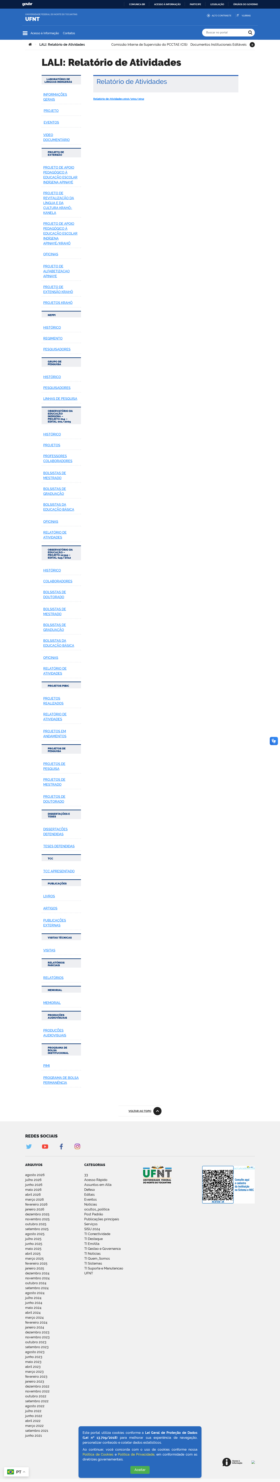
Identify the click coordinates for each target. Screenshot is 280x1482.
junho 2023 (33, 1357)
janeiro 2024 (34, 1327)
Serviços (91, 1224)
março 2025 (34, 1258)
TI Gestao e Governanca (102, 1249)
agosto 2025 (34, 1234)
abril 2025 (33, 1254)
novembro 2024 (37, 1278)
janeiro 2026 (34, 1209)
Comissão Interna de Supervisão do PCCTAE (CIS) (149, 44)
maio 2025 (33, 1249)
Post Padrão (93, 1214)
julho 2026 (33, 1180)
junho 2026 (33, 1185)
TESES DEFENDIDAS (59, 846)
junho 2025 (33, 1244)
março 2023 (34, 1372)
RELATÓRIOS (53, 978)
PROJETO (51, 111)
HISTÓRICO (52, 328)
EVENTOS (51, 122)
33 (86, 1175)
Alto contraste (221, 15)
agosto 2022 (34, 1406)
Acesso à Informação (45, 33)
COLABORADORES (57, 581)
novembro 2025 (37, 1219)
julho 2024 (33, 1298)
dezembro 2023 (37, 1332)
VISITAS (49, 950)
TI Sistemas (93, 1263)
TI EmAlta (91, 1244)
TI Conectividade (97, 1234)
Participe (195, 4)
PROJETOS (51, 445)
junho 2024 (33, 1303)
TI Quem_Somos (97, 1258)
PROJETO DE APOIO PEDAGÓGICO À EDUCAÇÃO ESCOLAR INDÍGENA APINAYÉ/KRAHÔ (60, 233)
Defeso (89, 1190)
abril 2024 (33, 1313)
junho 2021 (33, 1436)
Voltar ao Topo (140, 1111)
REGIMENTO (53, 338)
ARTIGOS (50, 908)
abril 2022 (33, 1421)
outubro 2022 (35, 1396)
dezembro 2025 (37, 1214)
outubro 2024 (35, 1283)
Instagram (77, 1146)
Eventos (90, 1199)
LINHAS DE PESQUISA (60, 399)
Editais (89, 1195)
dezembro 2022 (37, 1386)
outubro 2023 (35, 1342)
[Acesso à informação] (232, 1462)
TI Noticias (92, 1254)
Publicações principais (101, 1219)
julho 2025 (33, 1239)
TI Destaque (93, 1239)
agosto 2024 (34, 1293)
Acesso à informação (167, 4)
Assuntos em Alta (98, 1185)
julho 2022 (33, 1411)
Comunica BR (137, 4)
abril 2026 (33, 1195)
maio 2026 (33, 1190)
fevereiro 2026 (36, 1204)
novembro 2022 (37, 1391)
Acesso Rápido (95, 1180)
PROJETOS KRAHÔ (58, 303)
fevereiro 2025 (36, 1263)
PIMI (46, 1066)
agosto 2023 (34, 1352)
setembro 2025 (37, 1229)
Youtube (45, 1146)
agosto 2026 (35, 1175)
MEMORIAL (52, 1003)
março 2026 (34, 1199)
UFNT (32, 19)
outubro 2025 (35, 1224)
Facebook (61, 1146)
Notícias (90, 1204)
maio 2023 (33, 1362)
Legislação (217, 4)
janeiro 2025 (34, 1268)
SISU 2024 (92, 1229)
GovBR (27, 4)
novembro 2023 (37, 1337)
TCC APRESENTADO (59, 871)
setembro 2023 (37, 1347)
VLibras (246, 15)
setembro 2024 (37, 1288)
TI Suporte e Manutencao (103, 1268)
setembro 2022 (37, 1401)
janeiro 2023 (34, 1381)
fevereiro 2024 (36, 1322)
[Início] (30, 44)
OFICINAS (50, 254)
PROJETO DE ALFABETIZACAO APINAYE (56, 271)
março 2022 (34, 1426)
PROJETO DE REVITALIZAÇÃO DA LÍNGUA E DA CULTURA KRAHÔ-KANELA (58, 203)
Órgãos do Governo (245, 4)
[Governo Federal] (253, 1462)
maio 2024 (33, 1308)
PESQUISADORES (57, 349)
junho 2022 (33, 1416)
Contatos (69, 33)
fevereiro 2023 (36, 1377)
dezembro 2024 (37, 1273)
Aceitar (140, 1470)
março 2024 (34, 1317)
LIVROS (49, 896)
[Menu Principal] (25, 33)
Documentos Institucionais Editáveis (218, 44)
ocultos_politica (96, 1209)
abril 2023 (33, 1367)
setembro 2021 (36, 1431)
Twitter (28, 1146)
